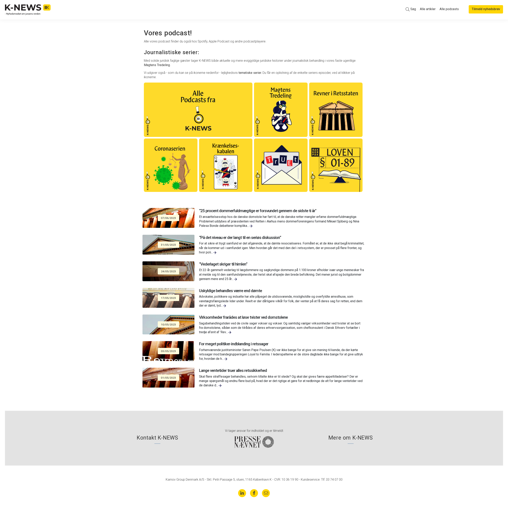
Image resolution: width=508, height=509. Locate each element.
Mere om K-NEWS (350, 438)
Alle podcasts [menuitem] (449, 9)
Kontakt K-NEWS (157, 438)
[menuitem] (411, 9)
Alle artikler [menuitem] (428, 9)
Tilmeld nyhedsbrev (486, 9)
